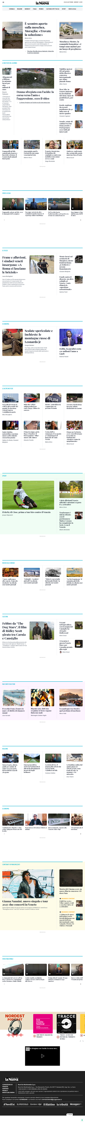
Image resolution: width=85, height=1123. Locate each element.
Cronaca (12, 9)
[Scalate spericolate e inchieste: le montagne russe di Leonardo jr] (12, 342)
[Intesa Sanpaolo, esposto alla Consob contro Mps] (59, 820)
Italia (34, 9)
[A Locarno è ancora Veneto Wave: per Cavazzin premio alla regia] (79, 644)
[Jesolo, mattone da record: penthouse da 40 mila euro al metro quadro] (79, 108)
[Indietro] (4, 220)
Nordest (27, 9)
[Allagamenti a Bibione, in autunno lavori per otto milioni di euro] (6, 71)
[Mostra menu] (3, 2)
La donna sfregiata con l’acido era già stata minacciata (34, 102)
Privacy (5, 1090)
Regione (19, 9)
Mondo (41, 9)
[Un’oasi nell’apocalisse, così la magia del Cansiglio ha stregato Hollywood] (79, 625)
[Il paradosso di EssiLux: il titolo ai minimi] (36, 820)
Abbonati (76, 2)
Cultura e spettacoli (52, 9)
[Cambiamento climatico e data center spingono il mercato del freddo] (13, 820)
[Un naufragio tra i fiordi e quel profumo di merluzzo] (71, 697)
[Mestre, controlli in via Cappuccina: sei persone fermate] (53, 397)
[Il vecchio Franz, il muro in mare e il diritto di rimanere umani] (14, 697)
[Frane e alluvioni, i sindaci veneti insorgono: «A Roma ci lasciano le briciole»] (42, 264)
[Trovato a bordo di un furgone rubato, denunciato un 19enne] (75, 397)
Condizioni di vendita (7, 1085)
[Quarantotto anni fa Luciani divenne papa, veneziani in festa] (32, 144)
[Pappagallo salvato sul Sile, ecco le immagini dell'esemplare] (13, 204)
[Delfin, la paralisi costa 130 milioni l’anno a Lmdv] (71, 337)
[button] (42, 1056)
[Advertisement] (42, 14)
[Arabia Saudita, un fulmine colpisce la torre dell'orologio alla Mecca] (36, 970)
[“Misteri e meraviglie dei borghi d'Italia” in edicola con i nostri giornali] (53, 572)
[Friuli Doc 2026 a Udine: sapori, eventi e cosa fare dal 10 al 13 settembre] (79, 903)
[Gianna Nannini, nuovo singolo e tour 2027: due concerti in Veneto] (28, 883)
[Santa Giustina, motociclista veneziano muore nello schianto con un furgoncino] (10, 425)
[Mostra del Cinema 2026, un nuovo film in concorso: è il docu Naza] (71, 878)
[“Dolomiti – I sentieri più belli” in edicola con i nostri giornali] (32, 572)
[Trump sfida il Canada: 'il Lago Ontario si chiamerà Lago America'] (59, 970)
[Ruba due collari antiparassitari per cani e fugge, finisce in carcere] (32, 397)
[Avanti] (81, 220)
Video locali (72, 9)
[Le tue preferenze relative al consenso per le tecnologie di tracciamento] (82, 1120)
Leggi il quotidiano (68, 2)
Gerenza (5, 1088)
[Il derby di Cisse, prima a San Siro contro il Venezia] (28, 495)
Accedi (80, 2)
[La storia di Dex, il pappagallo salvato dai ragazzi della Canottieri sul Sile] (53, 758)
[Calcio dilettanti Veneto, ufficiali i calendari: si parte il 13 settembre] (71, 489)
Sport (64, 9)
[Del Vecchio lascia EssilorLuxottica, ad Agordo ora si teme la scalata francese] (59, 204)
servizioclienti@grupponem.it (52, 1099)
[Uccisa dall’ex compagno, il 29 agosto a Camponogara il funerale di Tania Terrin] (53, 425)
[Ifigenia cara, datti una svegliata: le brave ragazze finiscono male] (42, 697)
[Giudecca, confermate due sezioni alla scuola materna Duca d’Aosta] (75, 144)
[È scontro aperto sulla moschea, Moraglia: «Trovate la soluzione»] (12, 38)
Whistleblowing (8, 1092)
